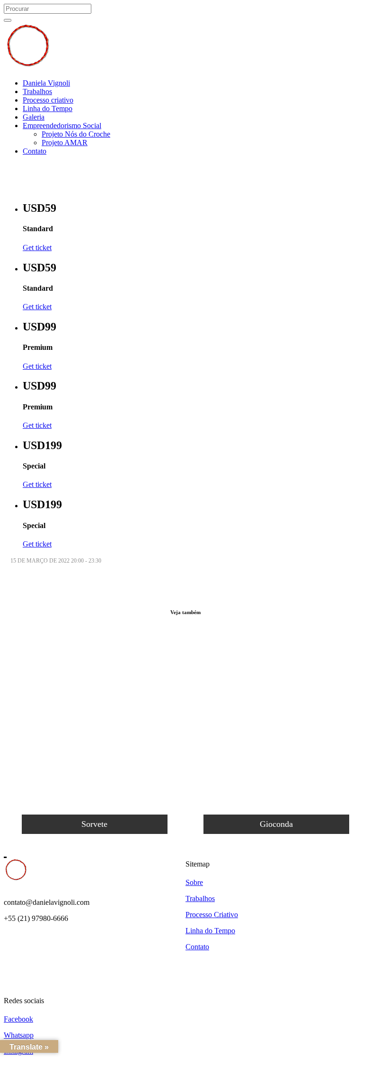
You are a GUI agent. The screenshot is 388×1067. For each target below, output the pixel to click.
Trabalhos (200, 898)
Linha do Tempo (210, 931)
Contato (197, 947)
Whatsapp (19, 1035)
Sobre (194, 882)
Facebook (18, 1019)
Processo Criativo (211, 915)
